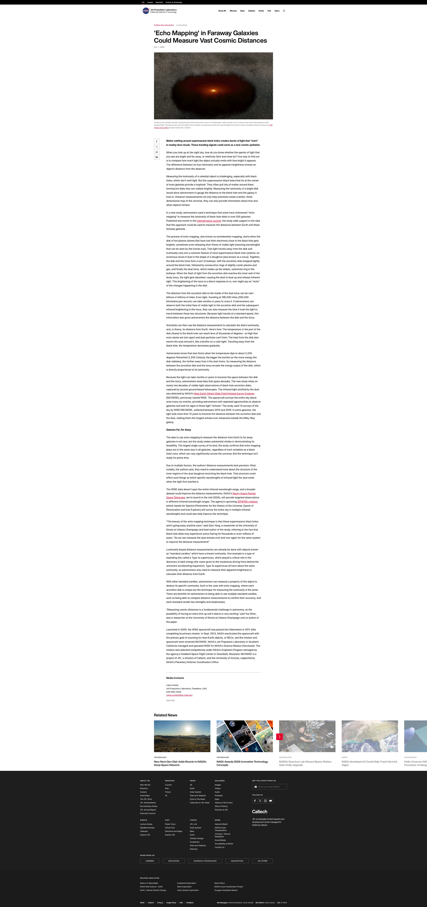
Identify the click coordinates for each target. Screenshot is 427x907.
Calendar (144, 831)
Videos (218, 788)
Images (218, 785)
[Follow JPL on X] (260, 800)
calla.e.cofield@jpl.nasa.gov (179, 695)
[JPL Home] (163, 11)
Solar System (195, 792)
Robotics (193, 849)
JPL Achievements (148, 802)
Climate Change (196, 838)
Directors (144, 788)
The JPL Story (146, 799)
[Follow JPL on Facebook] (255, 800)
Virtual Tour (170, 827)
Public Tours (170, 824)
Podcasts (219, 795)
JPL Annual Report (148, 809)
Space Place (219, 883)
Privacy (160, 902)
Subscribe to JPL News (199, 802)
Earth (192, 788)
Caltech (151, 902)
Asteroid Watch (221, 824)
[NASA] (145, 11)
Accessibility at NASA (224, 843)
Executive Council (147, 813)
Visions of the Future (224, 802)
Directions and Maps (173, 831)
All (166, 795)
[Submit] (255, 786)
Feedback (189, 902)
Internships (145, 795)
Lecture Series (146, 824)
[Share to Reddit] (156, 152)
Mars (192, 831)
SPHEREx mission (247, 501)
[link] (213, 85)
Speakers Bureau (147, 827)
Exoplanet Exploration (186, 883)
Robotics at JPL (221, 809)
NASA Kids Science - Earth (151, 886)
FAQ (181, 902)
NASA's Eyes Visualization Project (228, 886)
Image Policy (171, 902)
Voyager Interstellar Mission (226, 890)
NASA (142, 902)
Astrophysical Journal (209, 221)
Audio (217, 792)
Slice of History (221, 806)
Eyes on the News (197, 799)
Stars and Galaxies (198, 795)
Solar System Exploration (188, 890)
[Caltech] (259, 811)
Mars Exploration (184, 886)
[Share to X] (156, 146)
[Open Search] (284, 11)
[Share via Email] (156, 157)
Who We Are (145, 785)
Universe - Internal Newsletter (222, 835)
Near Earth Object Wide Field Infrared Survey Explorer (224, 393)
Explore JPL (145, 834)
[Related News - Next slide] (279, 736)
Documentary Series (148, 806)
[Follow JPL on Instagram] (265, 800)
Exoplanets (194, 842)
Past (167, 788)
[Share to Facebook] (156, 141)
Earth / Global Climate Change (153, 890)
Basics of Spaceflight (149, 883)
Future (168, 792)
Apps (217, 799)
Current (168, 785)
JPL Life (193, 824)
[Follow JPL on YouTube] (270, 800)
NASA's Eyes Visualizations (221, 829)
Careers (143, 792)
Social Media (220, 840)
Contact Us (219, 847)
